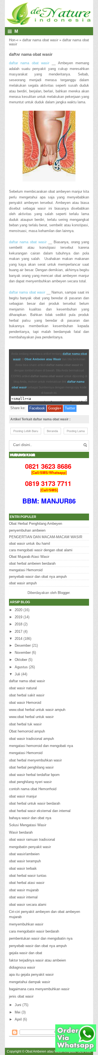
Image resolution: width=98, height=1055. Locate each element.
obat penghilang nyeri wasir (30, 782)
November (23, 652)
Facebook (37, 408)
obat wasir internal (23, 897)
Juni (18, 1005)
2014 (18, 639)
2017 (18, 631)
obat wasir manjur (23, 796)
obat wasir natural (23, 688)
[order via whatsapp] (75, 1050)
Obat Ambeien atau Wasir (42, 359)
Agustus (21, 667)
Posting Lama (76, 431)
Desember (23, 645)
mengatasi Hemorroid (25, 570)
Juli (17, 674)
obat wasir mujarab (24, 890)
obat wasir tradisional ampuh (31, 739)
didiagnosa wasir (22, 967)
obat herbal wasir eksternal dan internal (40, 811)
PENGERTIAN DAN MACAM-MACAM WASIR (45, 537)
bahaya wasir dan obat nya (30, 818)
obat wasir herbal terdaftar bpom (34, 775)
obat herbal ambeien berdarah (32, 563)
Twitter (70, 408)
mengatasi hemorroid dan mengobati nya (41, 746)
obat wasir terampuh (25, 861)
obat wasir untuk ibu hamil (29, 543)
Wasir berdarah (21, 832)
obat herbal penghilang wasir (31, 767)
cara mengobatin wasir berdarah (34, 931)
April (18, 1019)
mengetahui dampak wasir (29, 982)
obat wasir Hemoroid (25, 703)
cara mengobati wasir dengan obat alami (40, 550)
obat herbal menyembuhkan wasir (35, 760)
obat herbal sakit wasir (26, 695)
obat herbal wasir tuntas (28, 876)
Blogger (63, 593)
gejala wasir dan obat (25, 953)
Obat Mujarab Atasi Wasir (29, 557)
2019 (18, 617)
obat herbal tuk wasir (25, 724)
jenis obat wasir (21, 996)
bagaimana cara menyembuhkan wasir (39, 989)
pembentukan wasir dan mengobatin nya (40, 938)
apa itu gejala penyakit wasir (31, 974)
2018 (18, 624)
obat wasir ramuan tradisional (32, 839)
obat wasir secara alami (27, 904)
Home (13, 40)
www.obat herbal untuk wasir (31, 717)
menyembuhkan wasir (26, 924)
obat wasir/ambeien (24, 854)
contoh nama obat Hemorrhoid (32, 789)
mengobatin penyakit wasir (30, 847)
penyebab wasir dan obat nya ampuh (38, 577)
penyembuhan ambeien (27, 530)
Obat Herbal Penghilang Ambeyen (35, 523)
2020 (18, 610)
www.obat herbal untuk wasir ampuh (37, 710)
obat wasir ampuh (23, 583)
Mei (17, 1012)
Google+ (55, 408)
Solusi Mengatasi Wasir (27, 825)
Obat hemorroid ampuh (27, 731)
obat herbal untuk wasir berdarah (34, 803)
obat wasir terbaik (23, 868)
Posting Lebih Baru (25, 431)
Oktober (21, 660)
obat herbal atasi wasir (26, 883)
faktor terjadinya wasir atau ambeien (37, 960)
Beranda (52, 431)
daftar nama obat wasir (40, 40)
